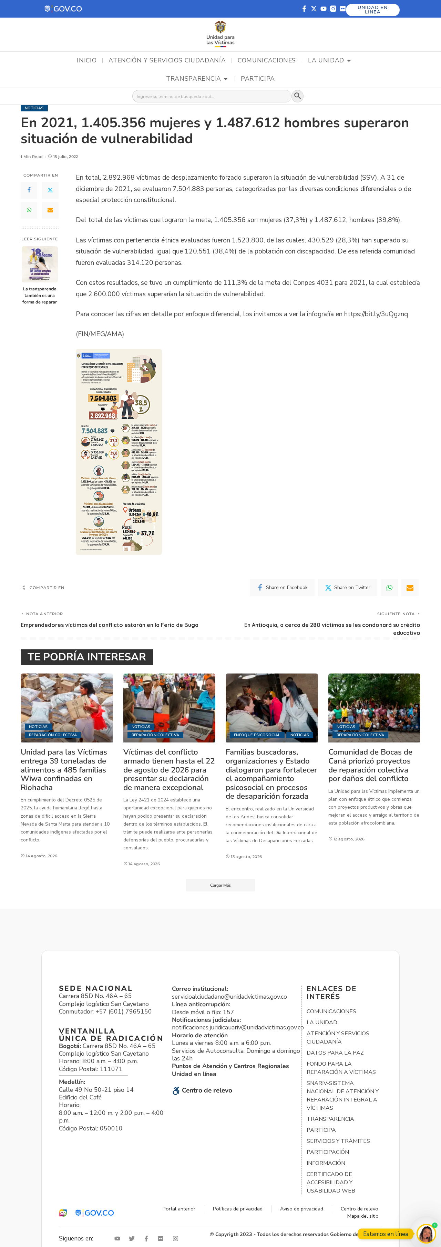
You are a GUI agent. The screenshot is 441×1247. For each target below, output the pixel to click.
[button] (63, 8)
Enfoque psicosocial (257, 735)
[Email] (50, 210)
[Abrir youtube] (118, 1238)
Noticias (34, 108)
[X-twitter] (314, 9)
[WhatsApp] (29, 210)
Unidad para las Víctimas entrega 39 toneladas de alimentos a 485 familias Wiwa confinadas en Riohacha (64, 769)
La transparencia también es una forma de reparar (39, 295)
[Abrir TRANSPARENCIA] (226, 79)
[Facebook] (29, 190)
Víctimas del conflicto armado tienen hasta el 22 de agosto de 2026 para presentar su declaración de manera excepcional (169, 769)
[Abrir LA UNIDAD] (349, 61)
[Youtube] (323, 9)
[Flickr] (343, 9)
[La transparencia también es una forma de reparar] (40, 264)
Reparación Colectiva (53, 735)
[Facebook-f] (304, 9)
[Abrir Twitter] (133, 1238)
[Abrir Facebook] (147, 1238)
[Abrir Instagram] (177, 1238)
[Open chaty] (426, 1234)
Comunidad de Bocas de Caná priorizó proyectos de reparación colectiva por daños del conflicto (370, 765)
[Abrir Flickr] (162, 1238)
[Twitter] (50, 190)
